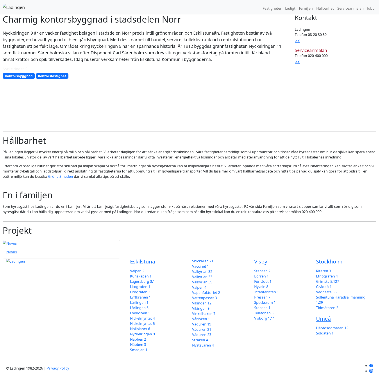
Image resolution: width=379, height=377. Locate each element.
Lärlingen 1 (139, 302)
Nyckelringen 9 (142, 334)
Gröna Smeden (60, 176)
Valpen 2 (137, 271)
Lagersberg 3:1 (142, 281)
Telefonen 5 (264, 313)
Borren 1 (261, 276)
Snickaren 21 (202, 261)
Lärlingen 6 (139, 307)
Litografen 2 (140, 292)
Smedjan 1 (138, 349)
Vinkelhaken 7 (203, 313)
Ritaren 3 (323, 271)
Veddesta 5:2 (326, 292)
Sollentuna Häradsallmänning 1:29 (340, 300)
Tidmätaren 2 (327, 307)
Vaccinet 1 (200, 266)
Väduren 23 (201, 334)
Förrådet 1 (263, 281)
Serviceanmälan (350, 8)
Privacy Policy (58, 368)
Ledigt (290, 8)
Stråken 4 (200, 340)
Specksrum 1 (265, 302)
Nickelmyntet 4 (142, 318)
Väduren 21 (201, 329)
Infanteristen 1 (266, 292)
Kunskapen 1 (141, 276)
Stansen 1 (262, 307)
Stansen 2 (262, 271)
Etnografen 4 (327, 276)
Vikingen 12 (201, 303)
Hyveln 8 (261, 286)
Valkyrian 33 (202, 276)
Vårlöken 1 (201, 319)
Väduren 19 (201, 324)
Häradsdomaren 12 (332, 327)
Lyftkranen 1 (140, 297)
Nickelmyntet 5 (142, 323)
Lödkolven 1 (140, 313)
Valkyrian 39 (202, 282)
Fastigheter (272, 8)
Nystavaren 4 (203, 345)
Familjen (306, 8)
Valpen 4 (199, 287)
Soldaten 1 (325, 333)
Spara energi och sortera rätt (30, 322)
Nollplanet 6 (140, 328)
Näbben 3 (138, 344)
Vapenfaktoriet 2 (206, 292)
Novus (11, 252)
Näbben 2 (138, 339)
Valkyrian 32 (202, 271)
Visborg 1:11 (264, 318)
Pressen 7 (262, 297)
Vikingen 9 (200, 308)
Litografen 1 (140, 286)
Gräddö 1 (324, 286)
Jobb (371, 8)
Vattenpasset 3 (204, 297)
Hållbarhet (325, 8)
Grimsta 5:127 (327, 281)
